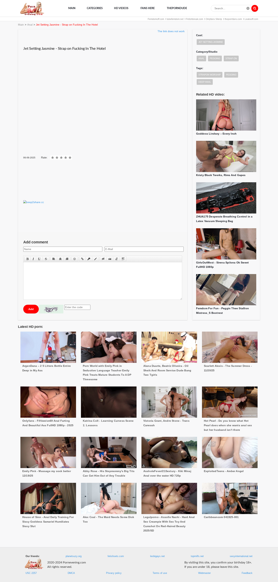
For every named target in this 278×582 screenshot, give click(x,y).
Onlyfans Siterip (214, 19)
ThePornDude (177, 8)
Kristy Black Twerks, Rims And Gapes (221, 175)
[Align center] (60, 259)
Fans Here (148, 8)
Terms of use (160, 573)
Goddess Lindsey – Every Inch (216, 133)
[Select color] (95, 259)
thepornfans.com (233, 19)
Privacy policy (114, 573)
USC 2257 (31, 573)
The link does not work (171, 31)
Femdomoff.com (156, 19)
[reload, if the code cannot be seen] (51, 309)
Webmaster (204, 573)
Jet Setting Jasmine (210, 42)
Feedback (247, 573)
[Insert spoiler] (123, 259)
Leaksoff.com (251, 19)
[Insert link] (82, 259)
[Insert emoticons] (74, 259)
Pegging (215, 58)
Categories (95, 8)
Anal (30, 24)
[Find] (254, 8)
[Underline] (39, 259)
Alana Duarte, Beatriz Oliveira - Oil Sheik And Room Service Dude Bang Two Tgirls (167, 370)
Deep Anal (204, 82)
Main (71, 8)
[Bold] (27, 259)
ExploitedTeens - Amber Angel (224, 471)
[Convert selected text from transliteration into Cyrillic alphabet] (116, 259)
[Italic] (33, 259)
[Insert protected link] (88, 259)
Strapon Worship (209, 74)
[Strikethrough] (46, 259)
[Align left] (53, 259)
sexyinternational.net (241, 556)
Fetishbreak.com (194, 19)
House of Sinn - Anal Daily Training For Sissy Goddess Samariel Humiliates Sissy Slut (48, 522)
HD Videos (121, 8)
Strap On (231, 58)
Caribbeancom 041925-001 (221, 517)
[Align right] (67, 259)
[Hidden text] (103, 259)
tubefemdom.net (175, 19)
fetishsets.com (116, 556)
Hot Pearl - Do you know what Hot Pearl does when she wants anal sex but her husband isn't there (228, 425)
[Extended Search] (248, 8)
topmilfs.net (197, 556)
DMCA (71, 573)
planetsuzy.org (74, 556)
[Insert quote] (109, 259)
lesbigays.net (157, 556)
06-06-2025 (29, 157)
